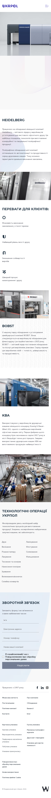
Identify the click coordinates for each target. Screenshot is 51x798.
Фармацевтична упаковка (12, 735)
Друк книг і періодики (35, 738)
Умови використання (10, 772)
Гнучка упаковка (33, 725)
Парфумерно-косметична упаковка (12, 740)
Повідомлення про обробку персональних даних (11, 764)
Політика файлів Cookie (11, 777)
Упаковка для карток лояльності (35, 744)
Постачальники (8, 703)
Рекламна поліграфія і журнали (35, 731)
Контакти (5, 714)
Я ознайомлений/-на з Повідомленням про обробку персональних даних (20, 657)
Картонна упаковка (9, 725)
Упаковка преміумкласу (11, 751)
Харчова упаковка (9, 730)
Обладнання (32, 703)
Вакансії (30, 708)
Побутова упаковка (9, 747)
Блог (28, 714)
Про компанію (32, 698)
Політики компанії (9, 708)
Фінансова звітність (10, 698)
